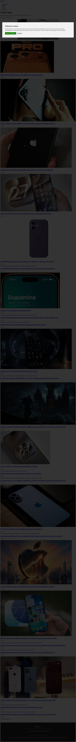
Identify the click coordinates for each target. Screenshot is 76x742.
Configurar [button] (19, 33)
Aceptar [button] (7, 33)
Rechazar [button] (13, 33)
